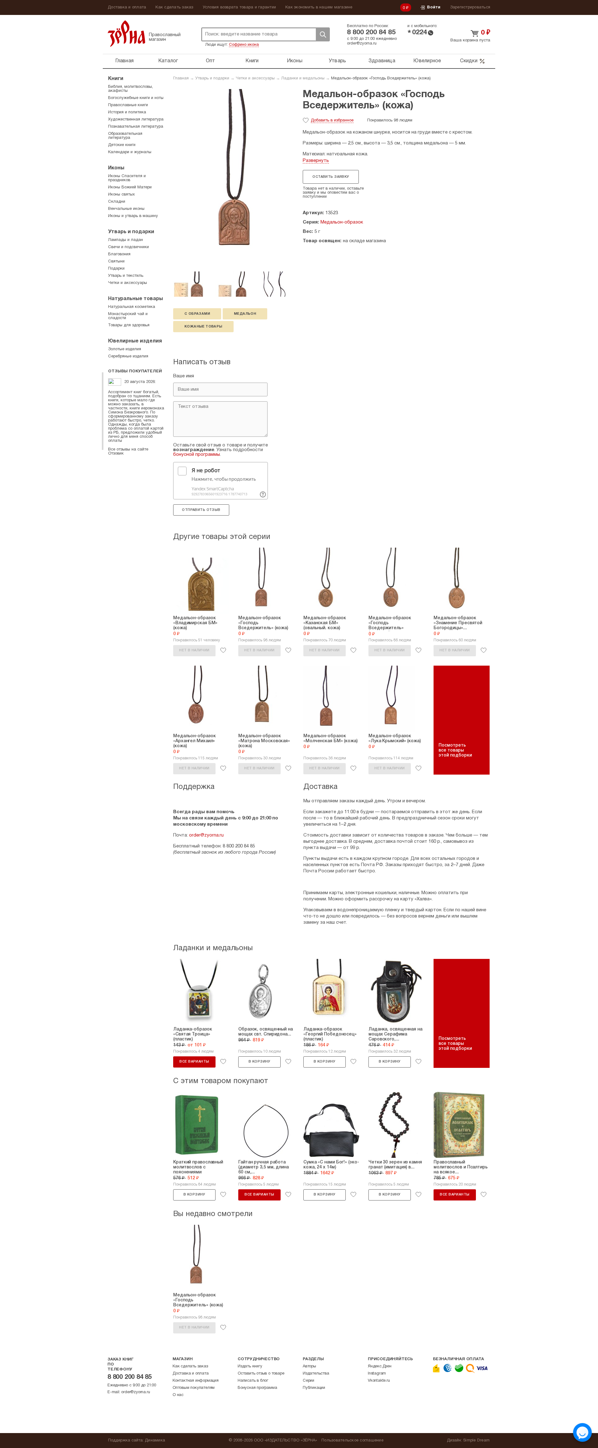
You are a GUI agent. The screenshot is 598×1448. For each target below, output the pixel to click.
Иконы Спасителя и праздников (127, 178)
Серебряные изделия (128, 356)
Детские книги (121, 145)
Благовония (119, 254)
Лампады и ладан (125, 240)
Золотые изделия (124, 349)
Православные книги (128, 105)
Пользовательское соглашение (352, 1440)
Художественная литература (136, 119)
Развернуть (316, 160)
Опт (210, 61)
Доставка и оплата (127, 7)
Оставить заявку (330, 176)
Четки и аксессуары (255, 78)
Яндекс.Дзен (380, 1366)
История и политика (127, 112)
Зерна (126, 33)
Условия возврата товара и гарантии (239, 7)
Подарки (116, 269)
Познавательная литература (135, 127)
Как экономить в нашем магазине (319, 7)
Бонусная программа (257, 1388)
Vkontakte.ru (379, 1381)
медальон (245, 313)
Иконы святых (121, 194)
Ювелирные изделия (135, 341)
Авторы (309, 1366)
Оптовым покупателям (194, 1388)
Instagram (377, 1373)
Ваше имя (183, 376)
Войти (433, 7)
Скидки (468, 61)
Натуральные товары (135, 299)
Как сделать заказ (174, 7)
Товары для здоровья (129, 325)
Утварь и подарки (212, 78)
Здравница (381, 61)
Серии (308, 1381)
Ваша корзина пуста (470, 40)
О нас (178, 1395)
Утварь (337, 61)
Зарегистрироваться (470, 7)
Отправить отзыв (201, 510)
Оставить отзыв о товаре (261, 1373)
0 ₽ (406, 8)
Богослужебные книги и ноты (136, 98)
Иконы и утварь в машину (133, 216)
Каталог (168, 61)
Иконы (294, 61)
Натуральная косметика (131, 307)
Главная (124, 61)
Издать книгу (250, 1366)
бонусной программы (196, 454)
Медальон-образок (341, 222)
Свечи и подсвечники (128, 247)
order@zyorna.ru (362, 43)
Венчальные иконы (126, 209)
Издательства (316, 1373)
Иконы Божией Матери (130, 187)
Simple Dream (476, 1440)
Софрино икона (244, 45)
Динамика (155, 1440)
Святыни (116, 261)
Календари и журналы (129, 152)
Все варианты (194, 1061)
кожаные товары (203, 326)
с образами (197, 313)
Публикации (314, 1388)
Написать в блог (253, 1381)
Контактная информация (196, 1381)
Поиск (323, 34)
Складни (116, 202)
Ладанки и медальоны (303, 78)
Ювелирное (427, 61)
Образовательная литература (125, 136)
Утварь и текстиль (125, 276)
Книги (252, 61)
